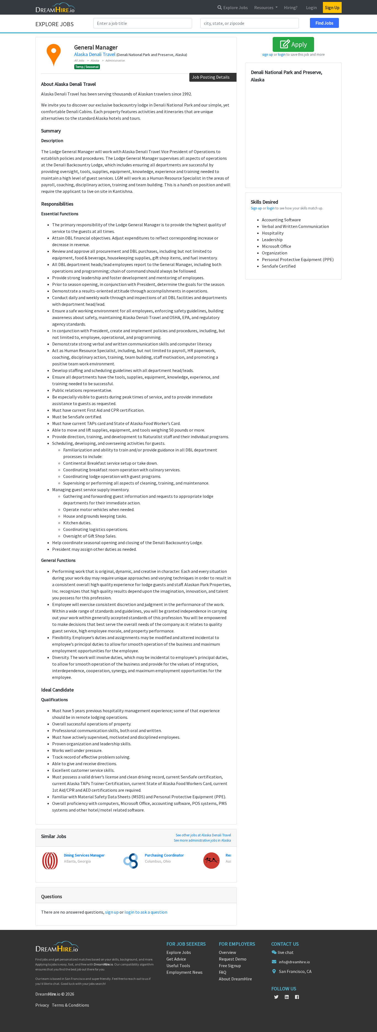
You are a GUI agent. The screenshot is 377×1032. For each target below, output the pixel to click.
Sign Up (332, 7)
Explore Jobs (235, 7)
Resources (264, 7)
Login (311, 7)
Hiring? (291, 7)
